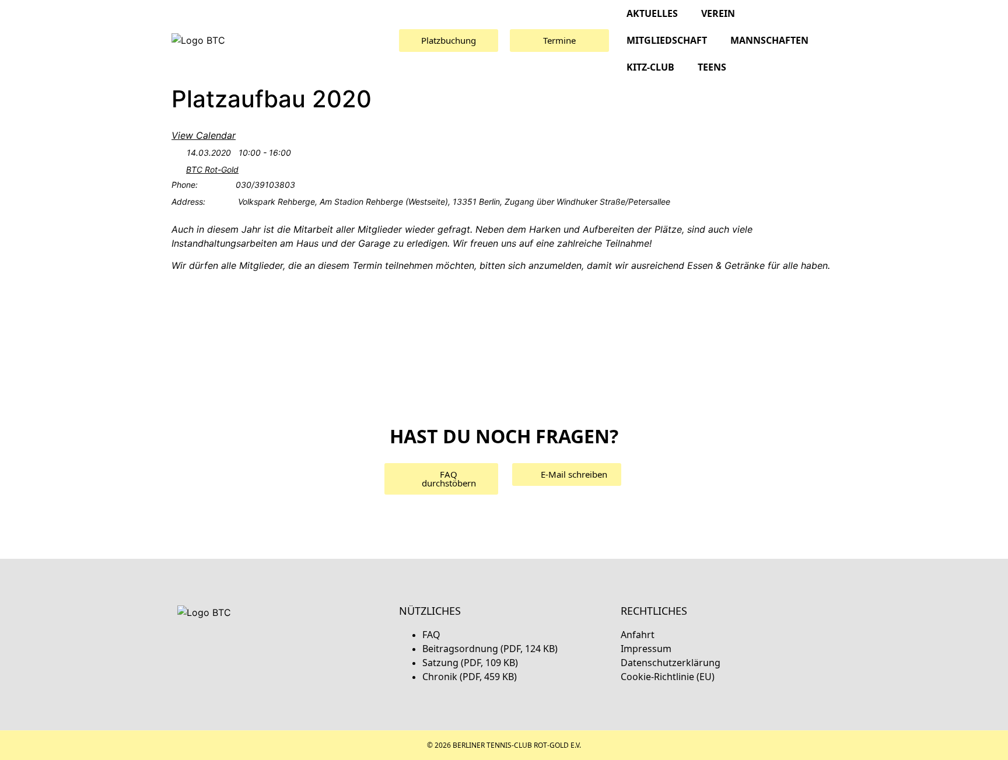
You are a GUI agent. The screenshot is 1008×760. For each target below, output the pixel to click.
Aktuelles (652, 13)
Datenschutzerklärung (670, 662)
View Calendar (204, 135)
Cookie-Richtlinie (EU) (668, 676)
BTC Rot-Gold (212, 169)
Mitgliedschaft (666, 40)
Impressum (646, 648)
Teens (712, 67)
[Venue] (178, 170)
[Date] (178, 153)
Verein (718, 13)
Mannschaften (769, 40)
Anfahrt (637, 634)
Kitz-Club (650, 67)
